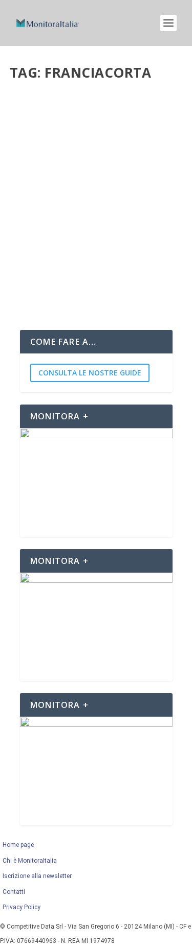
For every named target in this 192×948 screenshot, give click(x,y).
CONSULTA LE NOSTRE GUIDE (89, 372)
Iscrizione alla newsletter (37, 876)
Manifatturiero (141, 129)
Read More (49, 284)
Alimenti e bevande (89, 129)
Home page (20, 844)
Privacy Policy (21, 907)
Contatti (14, 891)
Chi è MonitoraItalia (30, 860)
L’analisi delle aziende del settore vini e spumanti (81, 108)
